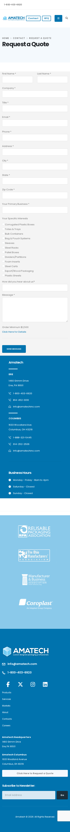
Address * (8, 146)
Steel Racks (11, 247)
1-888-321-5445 (22, 437)
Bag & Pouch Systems (17, 238)
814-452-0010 (21, 400)
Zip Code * (8, 189)
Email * (6, 117)
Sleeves (9, 243)
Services (6, 699)
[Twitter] (20, 684)
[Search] (67, 18)
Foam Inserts (12, 261)
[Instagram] (33, 684)
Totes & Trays (12, 229)
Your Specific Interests (15, 218)
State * (6, 175)
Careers (6, 725)
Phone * (6, 131)
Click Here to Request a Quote (35, 773)
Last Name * (44, 73)
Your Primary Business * (15, 204)
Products (6, 692)
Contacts (7, 719)
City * (5, 160)
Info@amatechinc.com (26, 406)
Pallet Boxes (11, 252)
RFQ (46, 18)
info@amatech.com (22, 664)
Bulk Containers (13, 233)
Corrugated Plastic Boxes (19, 224)
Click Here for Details (14, 332)
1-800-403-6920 (13, 4)
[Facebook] (8, 684)
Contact (33, 18)
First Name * (9, 73)
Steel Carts (11, 266)
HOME (5, 38)
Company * (8, 88)
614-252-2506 (21, 444)
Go (62, 795)
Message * (8, 295)
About (5, 712)
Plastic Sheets (12, 275)
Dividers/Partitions (15, 257)
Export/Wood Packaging (19, 271)
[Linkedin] (45, 684)
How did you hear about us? (18, 281)
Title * (5, 102)
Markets (6, 705)
